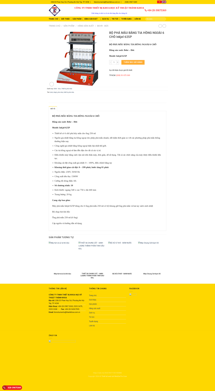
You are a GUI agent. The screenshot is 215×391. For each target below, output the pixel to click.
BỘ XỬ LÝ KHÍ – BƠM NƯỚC (122, 274)
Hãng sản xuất (91, 19)
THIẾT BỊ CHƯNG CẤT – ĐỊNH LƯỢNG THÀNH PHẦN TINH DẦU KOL (92, 276)
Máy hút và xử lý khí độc (62, 274)
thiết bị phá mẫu (69, 92)
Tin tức (115, 19)
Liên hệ (137, 19)
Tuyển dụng (126, 19)
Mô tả (53, 109)
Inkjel (55, 92)
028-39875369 (14, 387)
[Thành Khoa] (60, 10)
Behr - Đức (103, 26)
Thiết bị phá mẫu (66, 88)
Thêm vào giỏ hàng (133, 62)
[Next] (165, 262)
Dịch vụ (105, 19)
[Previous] (49, 262)
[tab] (53, 108)
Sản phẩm (77, 19)
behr (51, 92)
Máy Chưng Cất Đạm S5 (152, 274)
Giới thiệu (65, 19)
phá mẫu (60, 92)
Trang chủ (53, 19)
